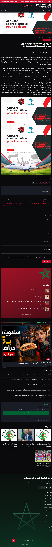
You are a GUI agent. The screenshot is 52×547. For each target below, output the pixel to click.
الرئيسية (48, 11)
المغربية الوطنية (31, 11)
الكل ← (2, 426)
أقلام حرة (50, 519)
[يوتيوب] (46, 487)
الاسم (49, 233)
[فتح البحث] (2, 5)
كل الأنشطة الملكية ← (26, 315)
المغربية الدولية (11, 11)
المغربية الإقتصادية (48, 507)
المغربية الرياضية (41, 37)
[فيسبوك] (43, 52)
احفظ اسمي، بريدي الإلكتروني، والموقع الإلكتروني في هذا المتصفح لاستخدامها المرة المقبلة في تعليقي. (27, 257)
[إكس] (40, 52)
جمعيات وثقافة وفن (47, 504)
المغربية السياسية (48, 501)
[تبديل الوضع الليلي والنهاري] (5, 5)
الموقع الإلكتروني (47, 249)
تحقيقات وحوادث (48, 510)
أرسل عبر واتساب (25, 413)
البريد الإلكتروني (47, 241)
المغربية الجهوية (21, 11)
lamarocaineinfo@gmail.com (26, 417)
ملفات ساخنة (49, 516)
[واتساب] (46, 52)
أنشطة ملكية (40, 11)
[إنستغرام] (39, 487)
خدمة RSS (49, 530)
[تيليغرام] (37, 52)
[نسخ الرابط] (33, 52)
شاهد (50, 513)
